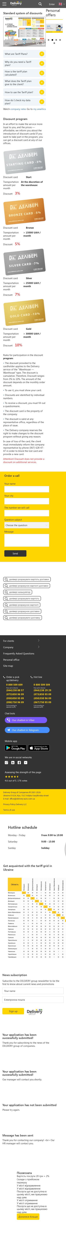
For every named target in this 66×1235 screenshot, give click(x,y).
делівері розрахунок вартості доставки (28, 585)
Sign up (13, 1011)
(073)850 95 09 (42, 694)
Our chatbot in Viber (23, 720)
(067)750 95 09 (42, 702)
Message (9, 531)
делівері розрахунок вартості (23, 604)
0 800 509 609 (14, 684)
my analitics (39, 109)
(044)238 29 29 (42, 690)
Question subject (13, 519)
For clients (8, 640)
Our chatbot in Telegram (25, 730)
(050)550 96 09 (42, 698)
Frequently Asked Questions (18, 653)
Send (15, 553)
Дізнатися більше (28, 1216)
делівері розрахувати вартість (24, 598)
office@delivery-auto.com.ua (22, 799)
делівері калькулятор (19, 592)
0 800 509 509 (42, 684)
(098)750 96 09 (15, 702)
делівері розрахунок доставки (24, 611)
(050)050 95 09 (15, 698)
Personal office (11, 659)
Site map (8, 665)
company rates (18, 109)
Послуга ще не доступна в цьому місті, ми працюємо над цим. (32, 1194)
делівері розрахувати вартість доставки (29, 579)
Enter (52, 4)
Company (8, 647)
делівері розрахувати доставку (24, 617)
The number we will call (16, 507)
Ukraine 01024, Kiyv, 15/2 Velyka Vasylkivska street (26, 796)
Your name (10, 483)
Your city (8, 495)
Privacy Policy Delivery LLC (15, 804)
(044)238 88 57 (15, 690)
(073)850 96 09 (15, 694)
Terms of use (9, 810)
